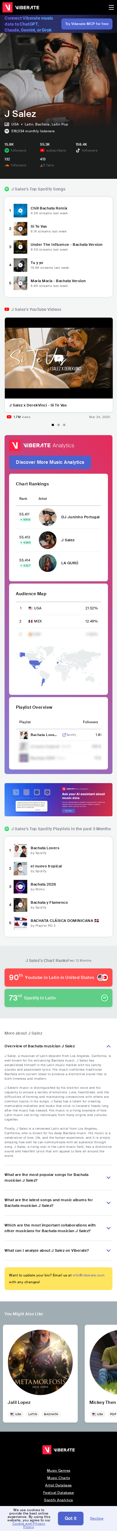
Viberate (20, 7)
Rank (23, 498)
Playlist (25, 722)
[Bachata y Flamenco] (20, 905)
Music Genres (58, 1470)
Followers (90, 722)
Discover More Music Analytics (50, 462)
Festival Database (58, 1492)
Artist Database (58, 1485)
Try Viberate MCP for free (87, 24)
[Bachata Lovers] (20, 850)
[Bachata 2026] (20, 886)
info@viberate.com (89, 1275)
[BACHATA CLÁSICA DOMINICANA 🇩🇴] (20, 923)
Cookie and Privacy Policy (28, 1525)
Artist (43, 498)
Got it (71, 1518)
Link (64, 735)
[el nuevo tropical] (20, 868)
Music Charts (58, 1478)
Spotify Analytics (58, 1500)
